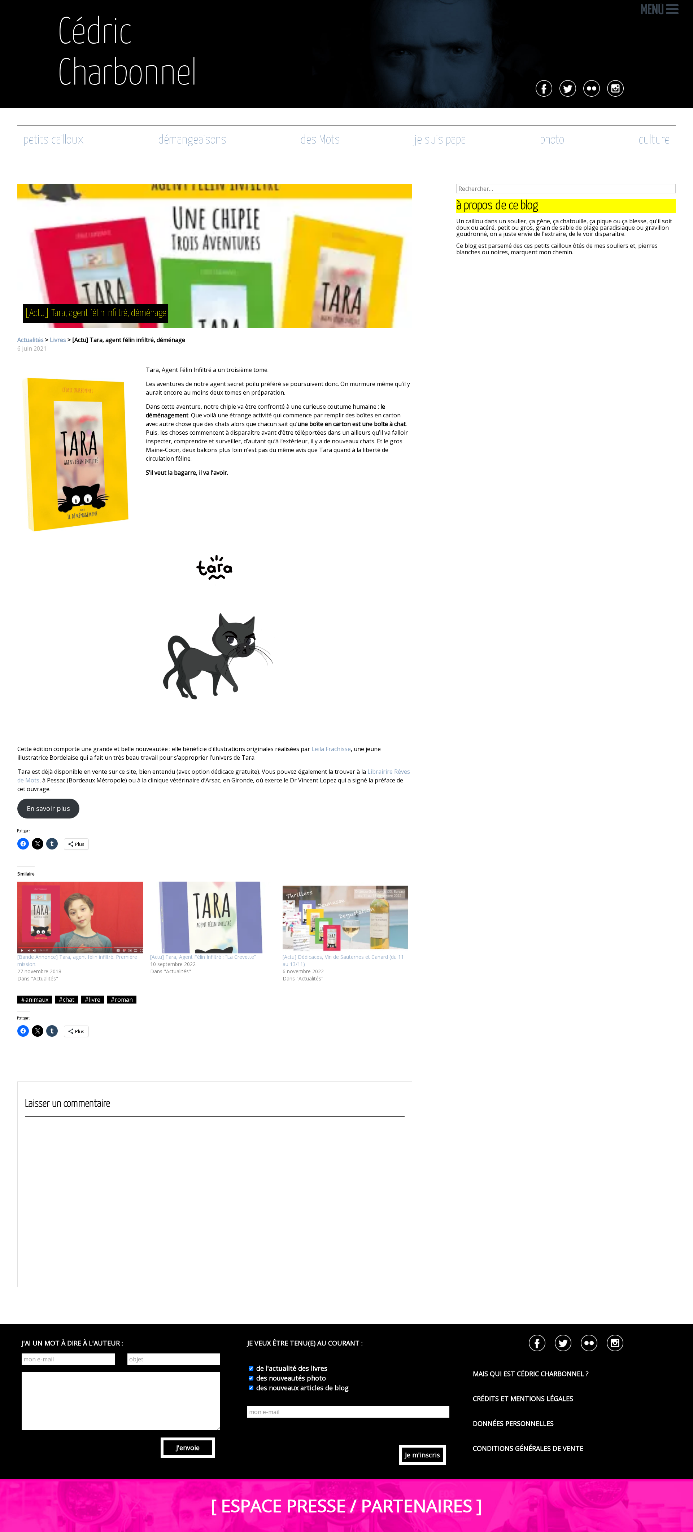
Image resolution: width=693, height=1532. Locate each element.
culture (654, 140)
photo (552, 140)
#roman (121, 1000)
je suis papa (440, 140)
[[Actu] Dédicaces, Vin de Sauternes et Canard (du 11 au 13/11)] (345, 917)
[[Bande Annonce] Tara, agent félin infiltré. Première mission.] (80, 917)
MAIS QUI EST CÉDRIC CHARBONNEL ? (531, 1373)
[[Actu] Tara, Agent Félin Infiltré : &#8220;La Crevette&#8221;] (213, 917)
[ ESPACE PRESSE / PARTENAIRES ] (346, 1505)
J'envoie (188, 1447)
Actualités (30, 340)
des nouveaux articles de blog (301, 1387)
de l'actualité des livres (290, 1368)
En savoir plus (48, 808)
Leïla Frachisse (331, 749)
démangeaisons (192, 140)
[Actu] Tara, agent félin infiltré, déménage (95, 313)
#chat (66, 1000)
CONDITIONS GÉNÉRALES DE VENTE (528, 1448)
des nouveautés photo (290, 1378)
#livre (92, 1000)
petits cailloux (53, 140)
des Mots (320, 140)
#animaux (34, 1000)
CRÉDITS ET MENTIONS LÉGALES (523, 1398)
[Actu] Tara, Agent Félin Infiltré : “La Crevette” (203, 956)
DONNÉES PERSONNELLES (513, 1423)
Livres (58, 340)
